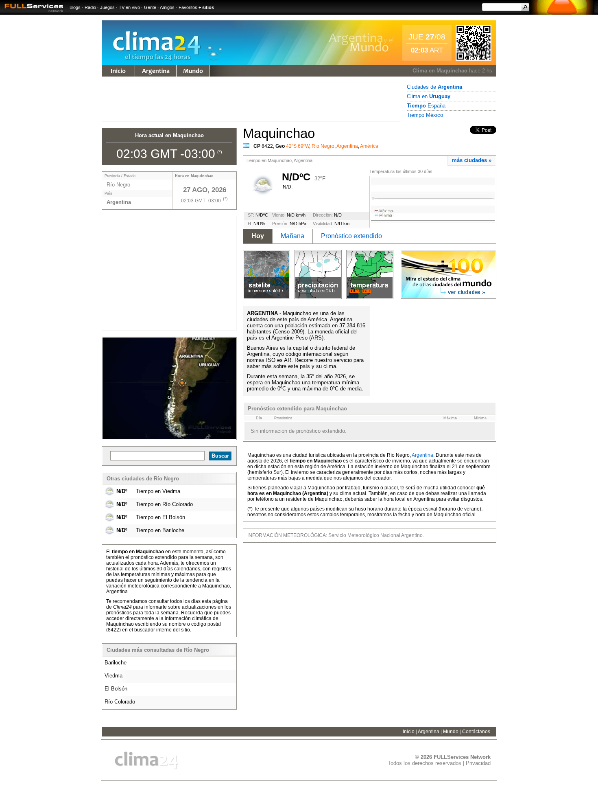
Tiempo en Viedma (158, 491)
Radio (90, 7)
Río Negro (323, 146)
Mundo (193, 71)
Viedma (113, 676)
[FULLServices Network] (31, 13)
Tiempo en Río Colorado (164, 504)
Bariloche (116, 663)
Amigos (167, 7)
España (426, 106)
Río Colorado (120, 702)
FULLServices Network (462, 757)
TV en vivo (129, 7)
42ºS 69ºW (297, 146)
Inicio (409, 731)
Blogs (75, 7)
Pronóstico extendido (351, 235)
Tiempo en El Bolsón (160, 517)
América (369, 146)
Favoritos (188, 7)
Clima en (428, 96)
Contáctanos (476, 731)
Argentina (155, 71)
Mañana (292, 235)
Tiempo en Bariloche (160, 530)
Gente (150, 7)
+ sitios (206, 7)
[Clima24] (172, 63)
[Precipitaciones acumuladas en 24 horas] (318, 274)
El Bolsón (116, 689)
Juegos (107, 7)
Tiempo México (425, 115)
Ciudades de (434, 87)
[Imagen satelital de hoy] (266, 274)
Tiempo (118, 71)
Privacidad (478, 763)
